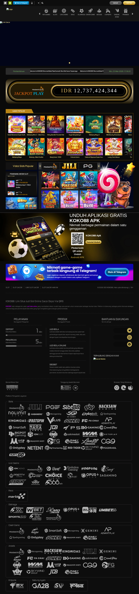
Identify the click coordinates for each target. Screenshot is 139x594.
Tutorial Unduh (93, 242)
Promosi (126, 15)
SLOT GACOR (17, 287)
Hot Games (46, 15)
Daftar (129, 3)
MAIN (18, 124)
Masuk (115, 3)
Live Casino (64, 15)
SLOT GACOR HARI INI (50, 287)
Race (73, 15)
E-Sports (108, 15)
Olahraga (81, 15)
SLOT (8, 287)
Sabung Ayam (117, 16)
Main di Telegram (22, 3)
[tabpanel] (69, 43)
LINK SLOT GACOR (32, 287)
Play (38, 93)
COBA (52, 177)
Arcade (99, 15)
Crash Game (90, 15)
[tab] (50, 166)
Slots (55, 15)
